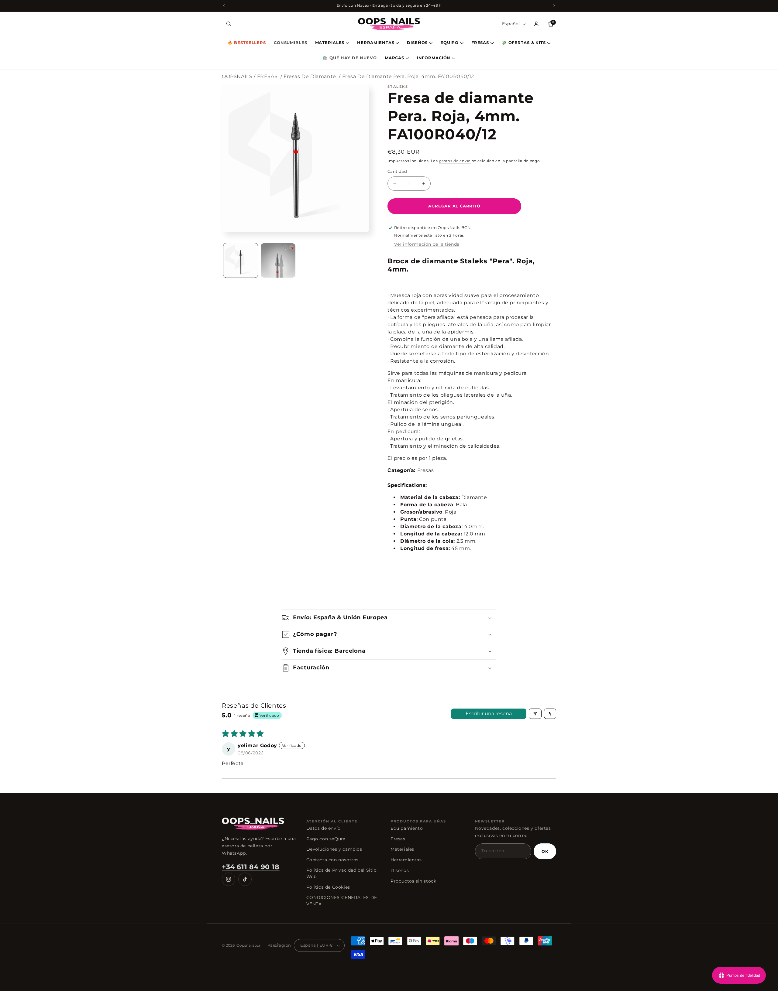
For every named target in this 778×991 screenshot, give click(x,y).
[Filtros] (535, 714)
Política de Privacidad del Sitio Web (341, 873)
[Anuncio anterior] (224, 6)
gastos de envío (455, 161)
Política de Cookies (328, 887)
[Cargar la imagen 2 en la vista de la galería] (278, 260)
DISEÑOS (417, 43)
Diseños (400, 870)
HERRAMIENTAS (375, 43)
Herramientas (406, 860)
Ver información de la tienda (427, 244)
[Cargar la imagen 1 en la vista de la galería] (240, 260)
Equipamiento (407, 828)
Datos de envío (323, 828)
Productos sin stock (413, 881)
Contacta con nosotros (332, 860)
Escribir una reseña (489, 713)
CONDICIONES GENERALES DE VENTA (341, 901)
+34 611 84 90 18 (251, 867)
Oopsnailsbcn (248, 945)
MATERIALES (330, 43)
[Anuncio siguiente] (554, 6)
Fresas (425, 470)
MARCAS (394, 58)
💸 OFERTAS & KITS (524, 43)
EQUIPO (449, 43)
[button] (228, 24)
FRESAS (480, 43)
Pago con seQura (326, 839)
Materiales (402, 849)
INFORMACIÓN (434, 58)
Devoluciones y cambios (334, 849)
